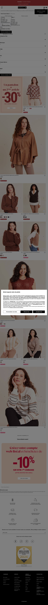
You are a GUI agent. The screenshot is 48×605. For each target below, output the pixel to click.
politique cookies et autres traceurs (16, 307)
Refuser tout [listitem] (26, 311)
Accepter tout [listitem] (39, 311)
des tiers (43, 301)
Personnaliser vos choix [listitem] (11, 311)
